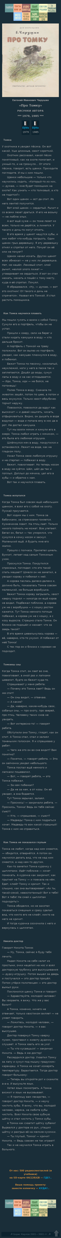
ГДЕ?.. (48, 1177)
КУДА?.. (44, 1188)
